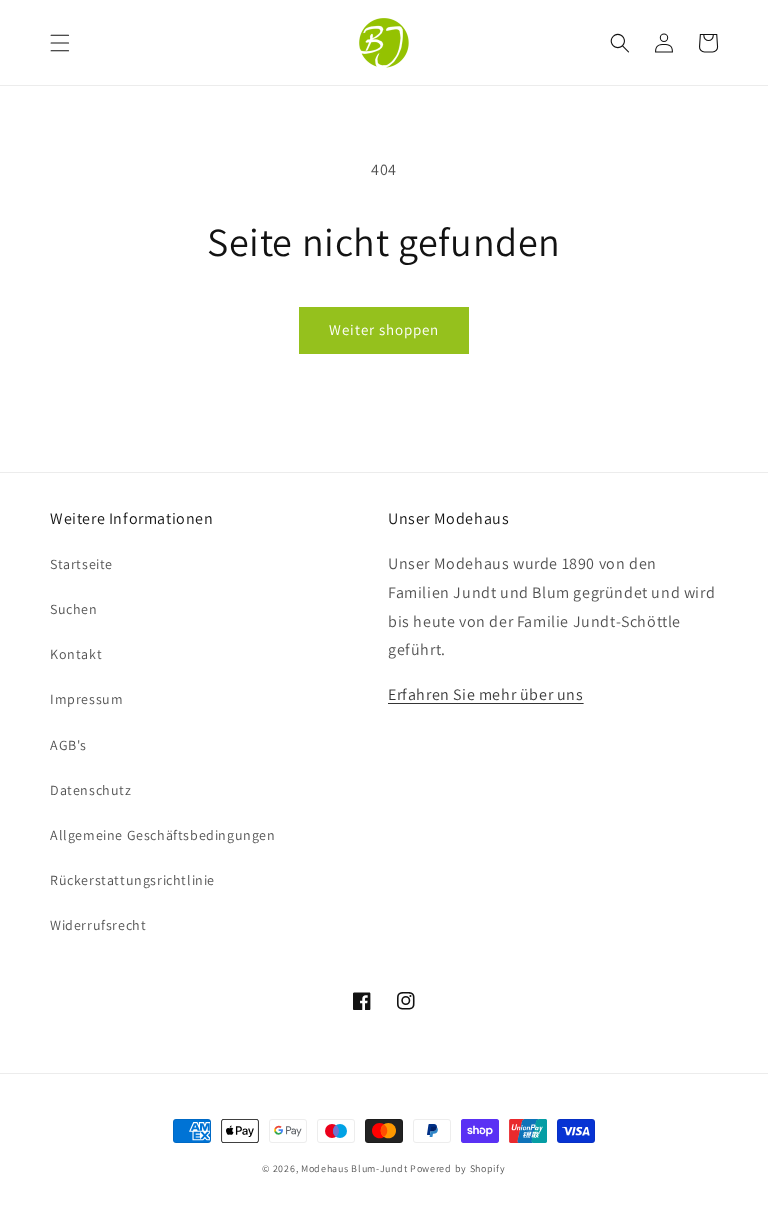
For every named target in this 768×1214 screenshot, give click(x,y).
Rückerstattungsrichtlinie (132, 880)
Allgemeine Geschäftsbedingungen (163, 835)
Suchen (74, 609)
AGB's (68, 745)
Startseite (81, 564)
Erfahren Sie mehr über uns (486, 694)
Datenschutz (91, 790)
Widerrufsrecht (98, 925)
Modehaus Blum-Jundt (354, 1168)
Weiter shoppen (384, 329)
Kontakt (76, 654)
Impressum (86, 699)
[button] (60, 43)
